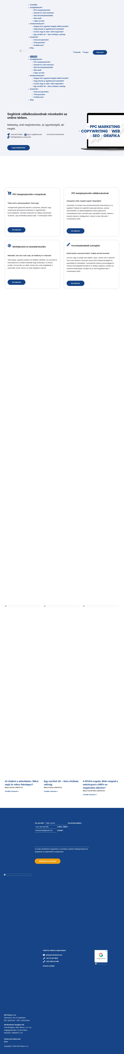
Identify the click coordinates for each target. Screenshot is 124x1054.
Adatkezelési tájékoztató (12, 1039)
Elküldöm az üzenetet (47, 861)
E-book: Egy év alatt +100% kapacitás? (49, 32)
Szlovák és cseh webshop (44, 13)
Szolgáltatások (35, 7)
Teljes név (40, 823)
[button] (47, 52)
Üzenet (60, 830)
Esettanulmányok (36, 24)
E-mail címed (62, 827)
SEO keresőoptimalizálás (43, 15)
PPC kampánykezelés (42, 10)
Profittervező (39, 45)
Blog (32, 48)
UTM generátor (39, 42)
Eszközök (33, 37)
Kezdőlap (33, 5)
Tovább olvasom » (12, 791)
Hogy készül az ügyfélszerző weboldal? (49, 29)
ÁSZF (6, 1042)
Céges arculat (39, 21)
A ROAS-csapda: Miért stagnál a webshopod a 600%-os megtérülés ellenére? (100, 784)
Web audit (37, 18)
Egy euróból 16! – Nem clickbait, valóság (49, 34)
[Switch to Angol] (85, 52)
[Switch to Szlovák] (76, 52)
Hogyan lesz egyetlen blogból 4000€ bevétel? (51, 26)
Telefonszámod (75, 823)
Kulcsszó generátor (41, 40)
